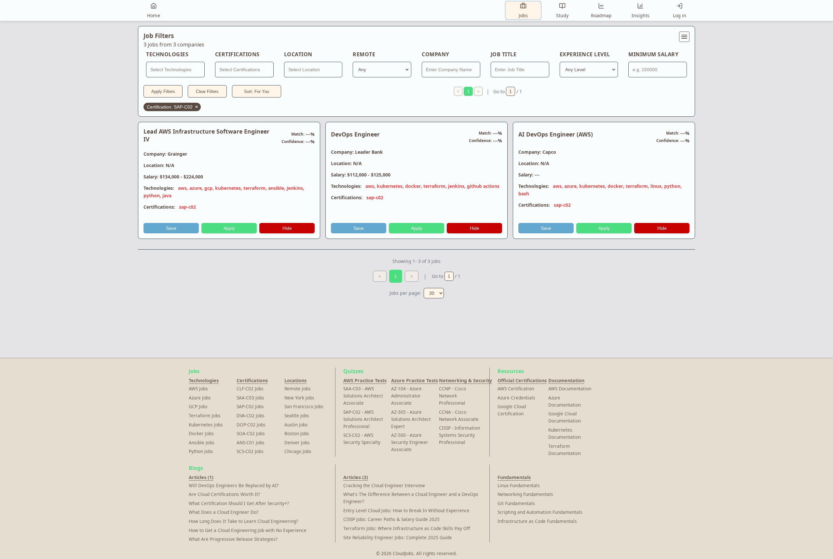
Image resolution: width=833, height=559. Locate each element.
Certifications (237, 54)
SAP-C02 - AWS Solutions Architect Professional (363, 419)
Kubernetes (228, 188)
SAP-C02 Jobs (250, 406)
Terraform (254, 188)
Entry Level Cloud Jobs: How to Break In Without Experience (406, 510)
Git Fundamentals (516, 503)
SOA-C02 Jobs (251, 433)
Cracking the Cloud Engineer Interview (384, 485)
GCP (208, 188)
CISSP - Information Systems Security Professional (459, 435)
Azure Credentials (516, 398)
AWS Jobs (198, 388)
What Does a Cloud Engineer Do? (223, 512)
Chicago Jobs (297, 451)
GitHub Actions (483, 186)
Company (435, 54)
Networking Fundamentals (525, 494)
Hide (287, 228)
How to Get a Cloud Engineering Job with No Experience (248, 530)
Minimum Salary (653, 54)
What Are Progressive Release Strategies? (233, 539)
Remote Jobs (297, 388)
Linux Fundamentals (519, 485)
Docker (413, 186)
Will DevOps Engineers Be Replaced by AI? (234, 485)
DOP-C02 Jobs (251, 425)
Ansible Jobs (201, 442)
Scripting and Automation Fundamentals (540, 512)
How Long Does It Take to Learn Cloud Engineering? (243, 521)
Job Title (504, 54)
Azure (195, 188)
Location (298, 54)
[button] (416, 40)
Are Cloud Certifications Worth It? (224, 494)
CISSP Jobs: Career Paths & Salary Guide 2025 (391, 519)
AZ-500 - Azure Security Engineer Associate (409, 442)
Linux (656, 186)
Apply (229, 228)
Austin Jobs (296, 425)
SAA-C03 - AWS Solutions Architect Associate (363, 395)
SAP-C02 (187, 207)
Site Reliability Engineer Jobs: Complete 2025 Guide (397, 537)
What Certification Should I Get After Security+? (239, 503)
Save (171, 228)
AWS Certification (516, 388)
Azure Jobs (200, 398)
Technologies (167, 54)
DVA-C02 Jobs (251, 415)
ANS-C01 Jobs (251, 442)
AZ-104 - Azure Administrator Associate (406, 395)
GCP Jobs (198, 406)
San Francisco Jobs (303, 406)
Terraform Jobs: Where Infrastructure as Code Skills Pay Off (406, 528)
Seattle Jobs (296, 415)
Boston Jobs (296, 433)
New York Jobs (299, 398)
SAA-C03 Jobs (250, 398)
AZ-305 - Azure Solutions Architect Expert (411, 419)
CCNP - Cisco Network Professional (452, 395)
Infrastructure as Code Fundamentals (537, 521)
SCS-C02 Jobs (250, 451)
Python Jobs (201, 451)
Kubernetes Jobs (206, 425)
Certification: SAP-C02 (172, 107)
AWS (182, 188)
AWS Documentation (569, 388)
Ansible (276, 188)
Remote (364, 54)
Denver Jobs (297, 442)
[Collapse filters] (684, 37)
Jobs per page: (405, 293)
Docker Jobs (201, 433)
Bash (523, 193)
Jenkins (295, 188)
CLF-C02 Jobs (250, 388)
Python (151, 195)
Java (166, 195)
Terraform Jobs (205, 415)
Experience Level (585, 54)
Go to (499, 91)
